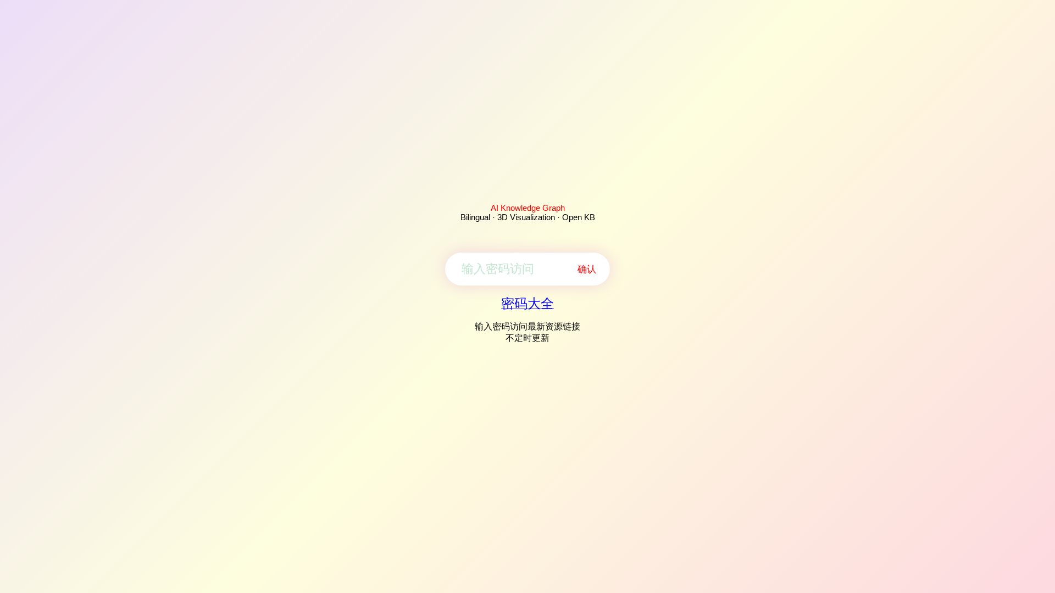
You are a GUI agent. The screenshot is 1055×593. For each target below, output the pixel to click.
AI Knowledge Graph (528, 207)
